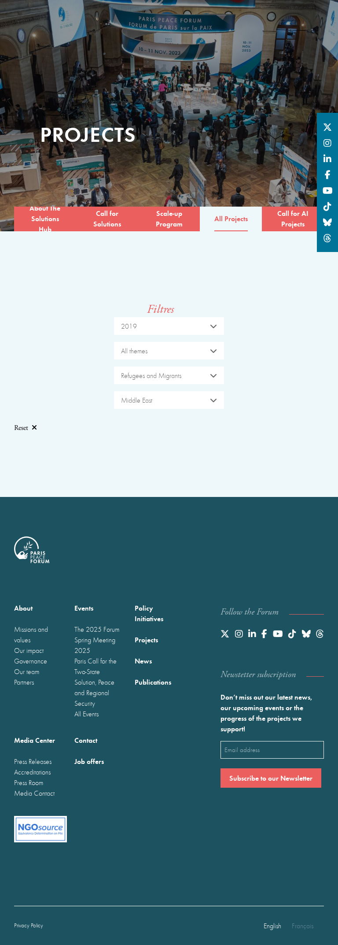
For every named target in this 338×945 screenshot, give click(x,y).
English (272, 925)
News (143, 660)
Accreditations (32, 771)
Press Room (28, 782)
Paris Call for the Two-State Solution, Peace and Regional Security (95, 682)
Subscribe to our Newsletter (270, 777)
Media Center (34, 740)
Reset (21, 428)
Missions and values (31, 634)
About (23, 607)
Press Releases (32, 761)
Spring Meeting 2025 (94, 645)
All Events (86, 713)
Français (302, 925)
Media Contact (34, 793)
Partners (24, 682)
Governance (30, 660)
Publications (153, 681)
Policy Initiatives (149, 613)
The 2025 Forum (96, 629)
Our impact (29, 650)
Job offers (89, 761)
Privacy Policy (28, 925)
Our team (26, 671)
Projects (146, 639)
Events (83, 607)
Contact (85, 740)
